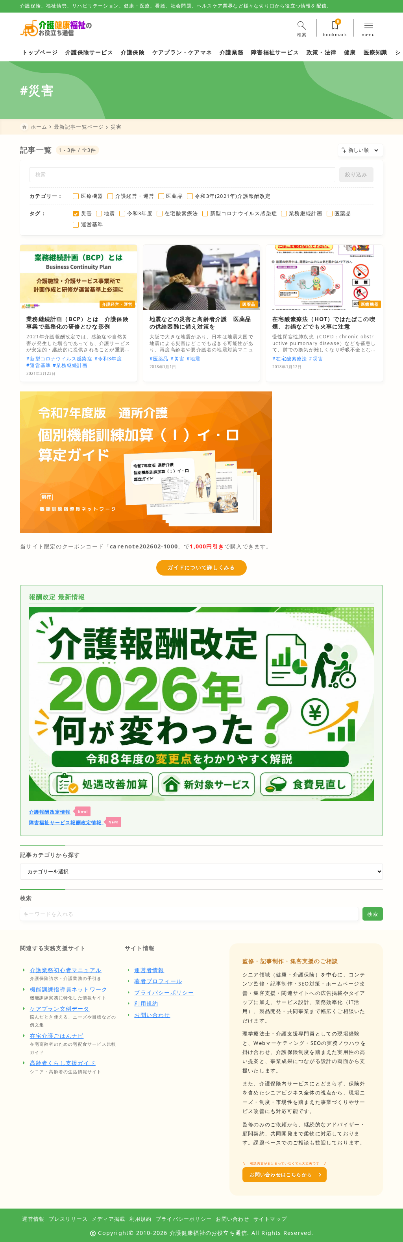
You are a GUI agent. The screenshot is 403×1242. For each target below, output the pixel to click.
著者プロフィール (158, 981)
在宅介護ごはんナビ (57, 1035)
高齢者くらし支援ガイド (63, 1063)
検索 (26, 898)
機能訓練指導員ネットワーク (69, 989)
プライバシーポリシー (164, 992)
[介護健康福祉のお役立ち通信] (56, 28)
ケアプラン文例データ (60, 1008)
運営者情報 (149, 970)
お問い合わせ (152, 1015)
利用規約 (146, 1003)
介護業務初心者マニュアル (66, 970)
